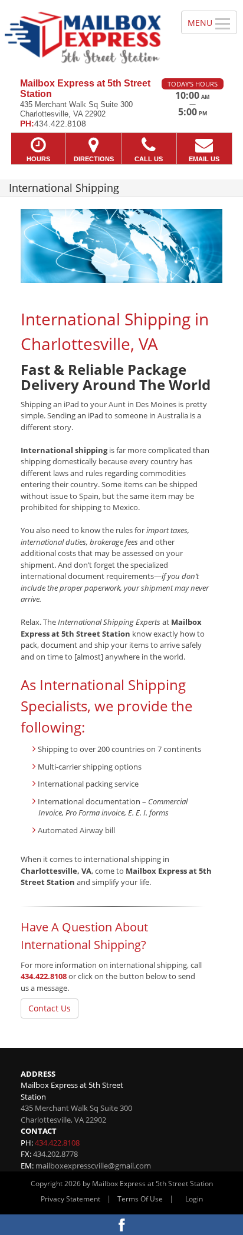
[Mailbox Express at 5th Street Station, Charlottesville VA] (84, 34)
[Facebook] (121, 1224)
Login (194, 1199)
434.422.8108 (44, 976)
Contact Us (49, 1008)
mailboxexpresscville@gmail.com (93, 1165)
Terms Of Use (140, 1199)
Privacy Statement (70, 1199)
